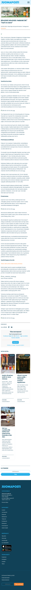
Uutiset (3, 510)
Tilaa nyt (15, 342)
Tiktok (3, 563)
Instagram (4, 559)
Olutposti (3, 28)
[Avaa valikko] (28, 2)
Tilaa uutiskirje (19, 584)
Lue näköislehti (5, 542)
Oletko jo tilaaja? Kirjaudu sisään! (15, 345)
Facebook (4, 557)
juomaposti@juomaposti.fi (8, 498)
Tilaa (15, 474)
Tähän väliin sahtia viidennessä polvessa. (11, 263)
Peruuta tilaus (5, 502)
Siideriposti (4, 516)
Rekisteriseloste (5, 580)
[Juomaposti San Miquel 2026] (15, 12)
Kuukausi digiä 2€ (8, 336)
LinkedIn (3, 561)
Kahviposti (4, 523)
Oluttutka (4, 538)
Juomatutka (4, 540)
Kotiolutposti (5, 525)
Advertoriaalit (5, 528)
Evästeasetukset (6, 577)
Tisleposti (4, 519)
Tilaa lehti (4, 536)
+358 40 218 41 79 (6, 499)
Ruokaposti (4, 521)
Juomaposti (4, 512)
